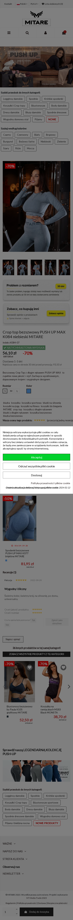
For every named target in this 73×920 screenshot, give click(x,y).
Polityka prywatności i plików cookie (50, 483)
